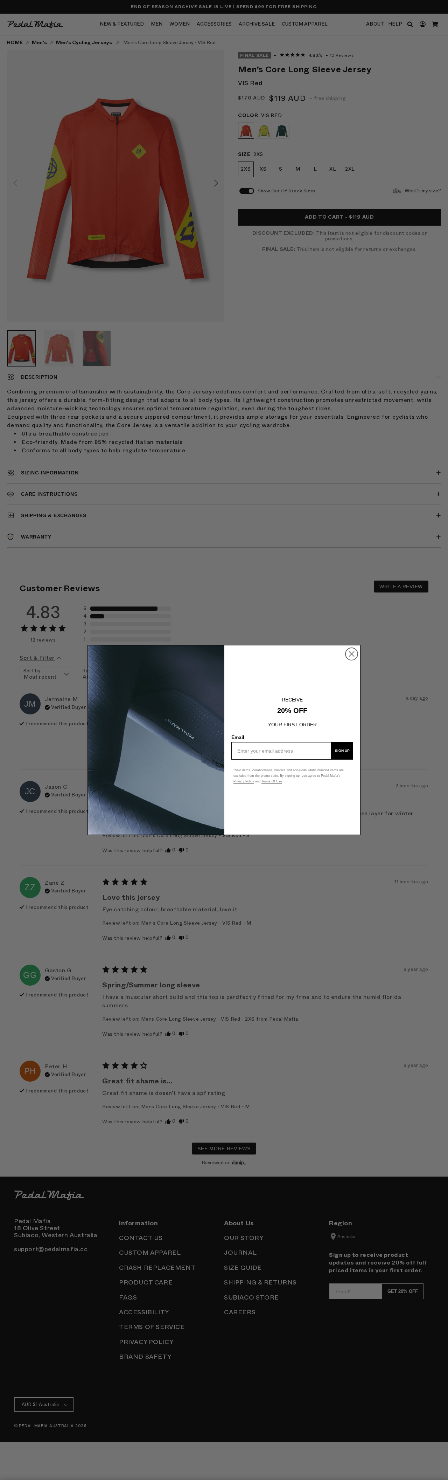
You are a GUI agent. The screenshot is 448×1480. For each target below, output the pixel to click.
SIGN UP (342, 751)
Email (237, 737)
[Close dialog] (351, 654)
